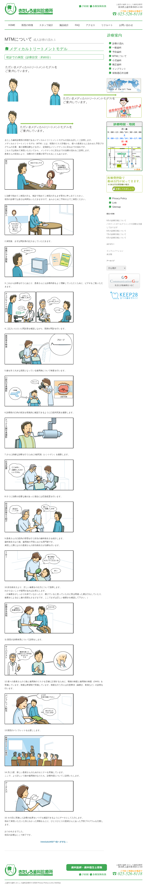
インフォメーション (115, 251)
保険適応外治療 (120, 73)
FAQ (77, 25)
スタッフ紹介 (46, 25)
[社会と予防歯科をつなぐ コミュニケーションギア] (124, 280)
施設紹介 (64, 25)
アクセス (90, 25)
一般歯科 (116, 47)
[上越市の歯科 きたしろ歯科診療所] (29, 10)
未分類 (109, 254)
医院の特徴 (27, 25)
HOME (11, 25)
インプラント (119, 69)
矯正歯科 (116, 64)
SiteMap (57, 883)
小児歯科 (116, 60)
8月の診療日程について (116, 231)
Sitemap (116, 207)
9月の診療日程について (116, 220)
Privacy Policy (119, 198)
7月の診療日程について (116, 234)
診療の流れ (118, 43)
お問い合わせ (126, 25)
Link (114, 203)
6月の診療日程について (116, 238)
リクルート (107, 25)
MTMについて (119, 56)
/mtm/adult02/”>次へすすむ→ (54, 842)
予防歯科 (116, 52)
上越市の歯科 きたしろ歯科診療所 (18, 883)
